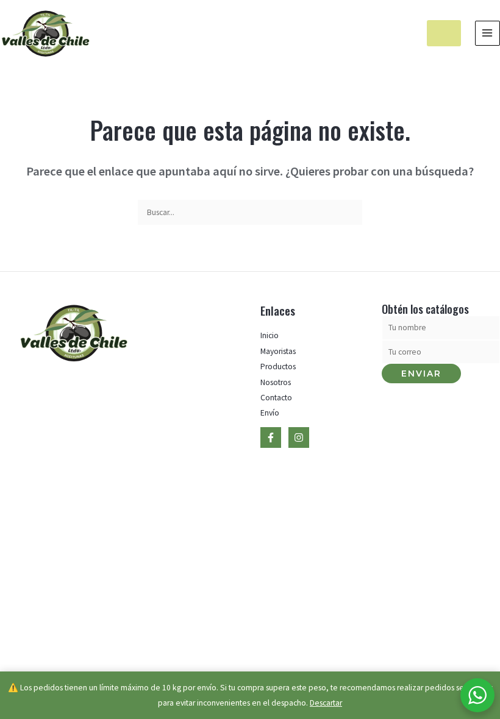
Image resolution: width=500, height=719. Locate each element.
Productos (278, 366)
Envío (269, 413)
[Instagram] (298, 437)
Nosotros (275, 382)
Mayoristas (278, 351)
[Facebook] (270, 437)
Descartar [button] (326, 703)
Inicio (269, 335)
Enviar (421, 373)
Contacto (276, 397)
